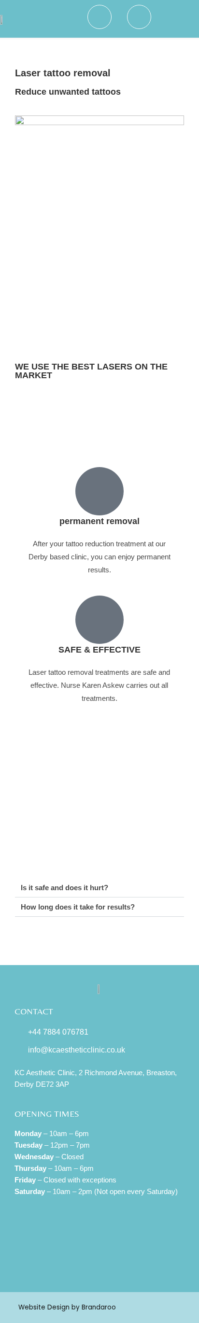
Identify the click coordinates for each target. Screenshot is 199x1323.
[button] (179, 19)
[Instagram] (127, 1264)
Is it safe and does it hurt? (64, 887)
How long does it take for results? (78, 907)
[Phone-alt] (71, 1264)
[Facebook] (99, 1264)
